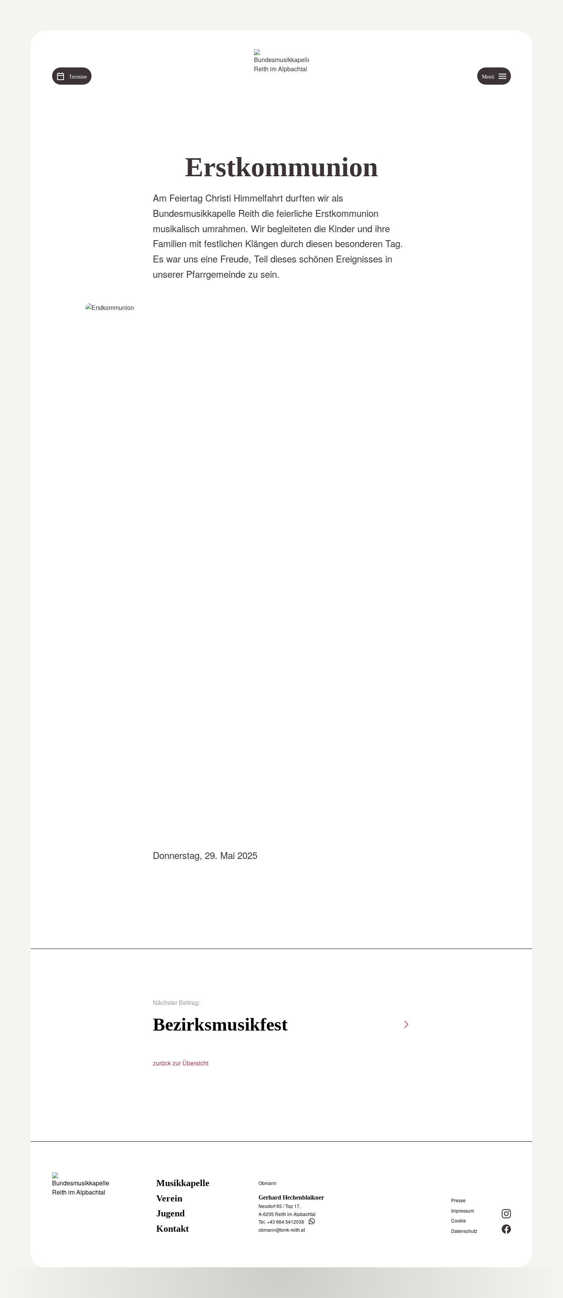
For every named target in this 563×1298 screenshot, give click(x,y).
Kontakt (172, 1229)
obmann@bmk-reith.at (282, 1229)
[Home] (281, 76)
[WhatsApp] (312, 1221)
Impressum (462, 1210)
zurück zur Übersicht (180, 1063)
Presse (458, 1200)
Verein (169, 1198)
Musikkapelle (182, 1183)
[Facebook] (506, 1229)
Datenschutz (464, 1231)
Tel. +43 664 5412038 (281, 1221)
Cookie (458, 1220)
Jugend (170, 1213)
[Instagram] (506, 1213)
